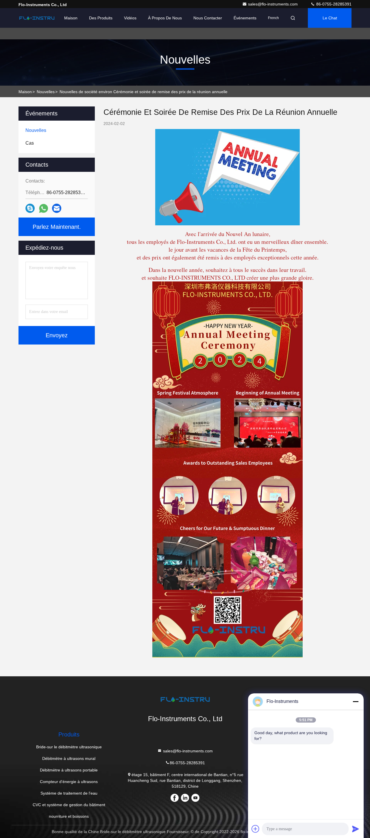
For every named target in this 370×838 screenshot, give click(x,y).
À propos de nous (165, 18)
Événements (245, 18)
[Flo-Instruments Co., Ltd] (36, 18)
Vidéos (130, 18)
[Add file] (255, 828)
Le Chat (330, 18)
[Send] (355, 828)
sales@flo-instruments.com (273, 4)
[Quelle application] (43, 208)
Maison (70, 18)
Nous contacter (207, 18)
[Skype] (30, 208)
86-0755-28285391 (333, 4)
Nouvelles (46, 91)
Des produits (100, 18)
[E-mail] (56, 208)
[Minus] (355, 701)
